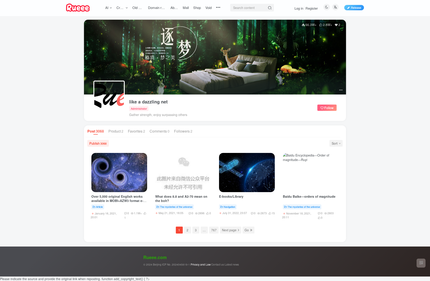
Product (115, 131)
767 (214, 230)
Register (311, 8)
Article (99, 206)
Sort (335, 143)
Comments (160, 131)
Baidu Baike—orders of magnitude (309, 196)
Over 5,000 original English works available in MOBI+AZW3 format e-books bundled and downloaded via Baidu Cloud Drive (119, 203)
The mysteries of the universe (176, 206)
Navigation (229, 206)
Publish (98, 143)
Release (356, 7)
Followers (183, 131)
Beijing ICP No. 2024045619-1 (171, 264)
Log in (299, 8)
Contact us (217, 264)
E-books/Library (231, 196)
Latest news (232, 264)
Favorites (136, 131)
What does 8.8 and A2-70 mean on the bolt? (181, 198)
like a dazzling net (148, 102)
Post (95, 131)
